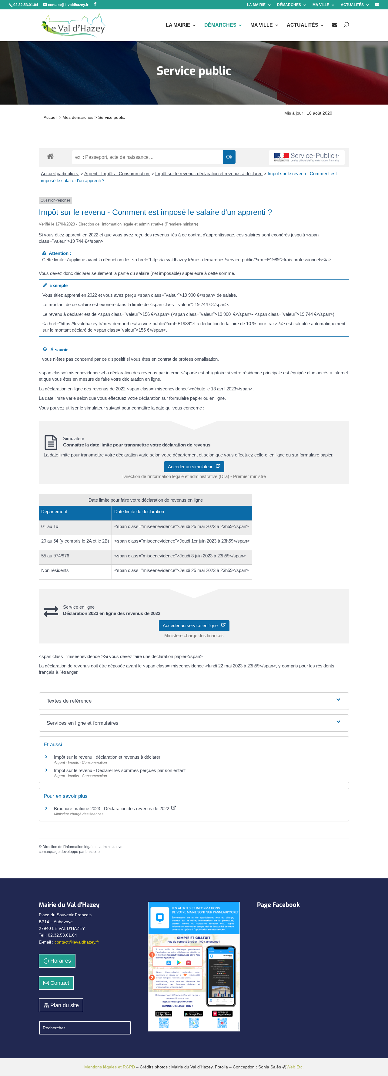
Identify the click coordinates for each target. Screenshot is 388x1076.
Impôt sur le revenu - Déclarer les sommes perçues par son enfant (120, 770)
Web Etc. (295, 1066)
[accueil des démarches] (50, 156)
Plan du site (64, 1005)
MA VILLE (321, 5)
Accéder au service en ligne (192, 625)
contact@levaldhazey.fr (77, 942)
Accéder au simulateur (192, 466)
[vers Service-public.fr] (307, 157)
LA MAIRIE (256, 5)
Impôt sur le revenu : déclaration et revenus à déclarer (209, 173)
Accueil (50, 117)
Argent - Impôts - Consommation (117, 173)
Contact (59, 983)
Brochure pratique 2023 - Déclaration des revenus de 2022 (112, 808)
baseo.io (92, 852)
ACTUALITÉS (352, 5)
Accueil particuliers (60, 173)
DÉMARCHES (289, 5)
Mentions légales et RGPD (109, 1066)
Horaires (60, 961)
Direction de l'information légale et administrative (82, 847)
